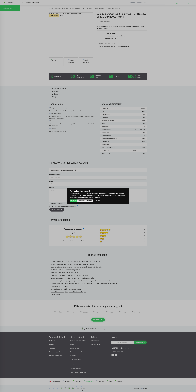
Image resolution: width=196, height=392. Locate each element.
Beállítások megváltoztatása (85, 200)
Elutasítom (97, 200)
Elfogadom (73, 200)
